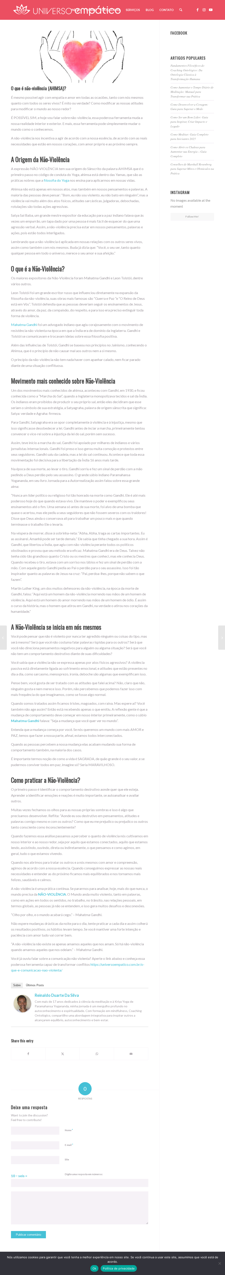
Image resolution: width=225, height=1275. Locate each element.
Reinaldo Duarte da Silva (57, 995)
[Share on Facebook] (28, 1054)
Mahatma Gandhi (24, 324)
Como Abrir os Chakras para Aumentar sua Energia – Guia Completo (189, 151)
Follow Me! (192, 216)
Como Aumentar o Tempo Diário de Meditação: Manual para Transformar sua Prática (192, 91)
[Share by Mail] (131, 1054)
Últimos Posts (35, 985)
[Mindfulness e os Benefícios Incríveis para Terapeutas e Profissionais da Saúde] (3, 638)
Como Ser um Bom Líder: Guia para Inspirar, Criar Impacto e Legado (189, 121)
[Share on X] (63, 1054)
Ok (94, 1268)
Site (67, 1159)
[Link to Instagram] (204, 9)
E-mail (69, 1145)
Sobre (17, 985)
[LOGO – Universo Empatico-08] (67, 10)
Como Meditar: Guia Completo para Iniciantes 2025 (190, 136)
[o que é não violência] (79, 57)
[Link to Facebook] (197, 9)
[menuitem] (75, 10)
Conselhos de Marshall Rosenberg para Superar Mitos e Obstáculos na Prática (192, 168)
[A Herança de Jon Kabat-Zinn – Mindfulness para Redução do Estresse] (221, 638)
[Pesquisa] (180, 10)
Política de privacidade (119, 1268)
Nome (69, 1130)
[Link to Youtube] (210, 9)
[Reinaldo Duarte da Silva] (22, 1011)
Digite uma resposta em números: (84, 1174)
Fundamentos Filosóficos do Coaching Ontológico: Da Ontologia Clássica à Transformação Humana (187, 72)
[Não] (219, 1263)
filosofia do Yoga (56, 180)
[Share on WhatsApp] (97, 1054)
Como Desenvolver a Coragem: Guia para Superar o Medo (189, 106)
